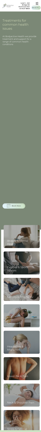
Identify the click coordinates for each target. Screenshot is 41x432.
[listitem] (22, 236)
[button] (36, 8)
